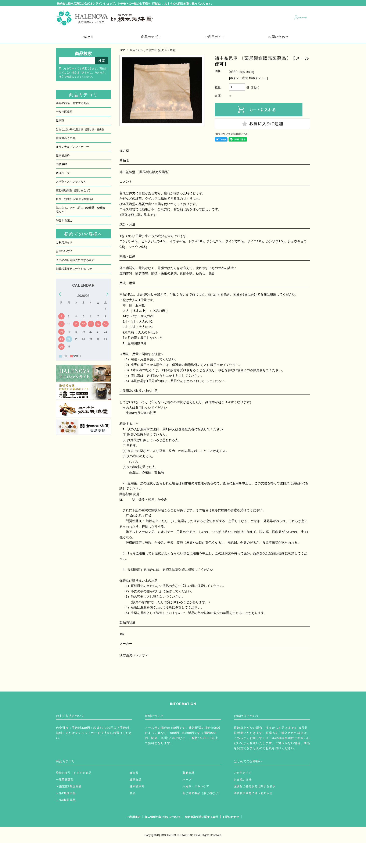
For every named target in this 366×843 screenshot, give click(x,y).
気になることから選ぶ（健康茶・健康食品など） (80, 209)
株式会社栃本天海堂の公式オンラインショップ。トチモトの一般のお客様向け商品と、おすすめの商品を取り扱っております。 (135, 3)
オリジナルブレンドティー (72, 146)
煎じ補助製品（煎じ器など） (74, 190)
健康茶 (60, 120)
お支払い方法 (64, 251)
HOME (87, 36)
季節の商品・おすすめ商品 (72, 103)
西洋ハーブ (63, 173)
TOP (122, 50)
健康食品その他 (65, 138)
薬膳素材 (61, 164)
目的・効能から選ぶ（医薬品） (75, 199)
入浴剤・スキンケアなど (71, 181)
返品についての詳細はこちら (231, 133)
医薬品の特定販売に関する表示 (75, 260)
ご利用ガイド (215, 36)
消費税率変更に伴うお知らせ (74, 269)
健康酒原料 (63, 155)
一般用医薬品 (64, 112)
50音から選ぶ (64, 220)
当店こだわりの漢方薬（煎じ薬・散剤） (154, 50)
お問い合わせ (278, 36)
